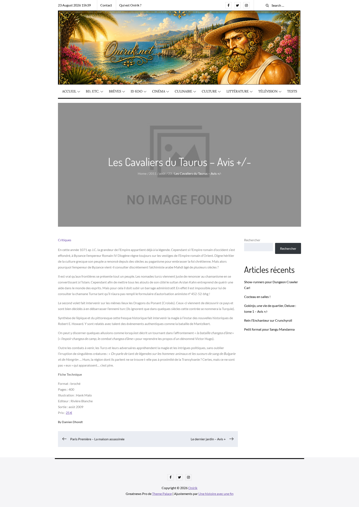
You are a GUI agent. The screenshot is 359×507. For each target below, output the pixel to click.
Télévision (268, 91)
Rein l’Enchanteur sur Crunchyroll (268, 320)
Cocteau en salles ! (257, 297)
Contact (106, 5)
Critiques (64, 240)
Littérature (237, 91)
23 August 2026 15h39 (74, 5)
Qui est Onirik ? (130, 5)
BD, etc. (92, 91)
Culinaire (183, 91)
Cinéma (158, 91)
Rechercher (252, 240)
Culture (209, 91)
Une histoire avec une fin (216, 494)
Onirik (192, 488)
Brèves (115, 91)
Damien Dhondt (72, 422)
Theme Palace (162, 494)
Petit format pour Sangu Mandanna (269, 329)
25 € (69, 413)
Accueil (69, 91)
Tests (292, 91)
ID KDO (137, 91)
